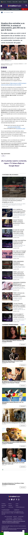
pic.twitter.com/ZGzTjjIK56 (14, 127)
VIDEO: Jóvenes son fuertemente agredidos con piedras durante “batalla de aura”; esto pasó (19, 296)
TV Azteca (9, 1)
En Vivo (25, 9)
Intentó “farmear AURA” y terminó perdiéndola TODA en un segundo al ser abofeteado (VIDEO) (19, 223)
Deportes (25, 1)
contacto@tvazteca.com (18, 511)
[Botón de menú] (1, 6)
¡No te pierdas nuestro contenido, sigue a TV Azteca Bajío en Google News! (14, 163)
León (3, 155)
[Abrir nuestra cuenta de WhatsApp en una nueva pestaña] (18, 499)
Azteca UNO (15, 1)
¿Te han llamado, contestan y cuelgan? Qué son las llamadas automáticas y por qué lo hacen (19, 307)
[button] (23, 531)
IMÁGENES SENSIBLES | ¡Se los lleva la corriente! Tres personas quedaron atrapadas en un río (13, 200)
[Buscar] (26, 5)
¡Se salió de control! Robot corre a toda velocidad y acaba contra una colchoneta (18, 233)
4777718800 (16, 512)
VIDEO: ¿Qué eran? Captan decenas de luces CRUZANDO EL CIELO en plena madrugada (19, 275)
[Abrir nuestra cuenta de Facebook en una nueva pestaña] (16, 499)
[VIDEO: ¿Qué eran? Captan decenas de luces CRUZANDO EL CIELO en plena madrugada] (7, 275)
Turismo (7, 9)
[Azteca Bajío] (14, 6)
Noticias (2, 9)
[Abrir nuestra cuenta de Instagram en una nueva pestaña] (11, 499)
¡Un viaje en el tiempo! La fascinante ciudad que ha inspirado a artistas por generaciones (19, 254)
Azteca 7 (20, 1)
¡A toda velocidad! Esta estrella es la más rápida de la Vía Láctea (19, 243)
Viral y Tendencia (15, 9)
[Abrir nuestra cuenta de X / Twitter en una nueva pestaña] (9, 499)
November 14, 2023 (20, 128)
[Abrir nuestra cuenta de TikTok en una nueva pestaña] (14, 499)
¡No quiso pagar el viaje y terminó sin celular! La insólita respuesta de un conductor (18, 317)
